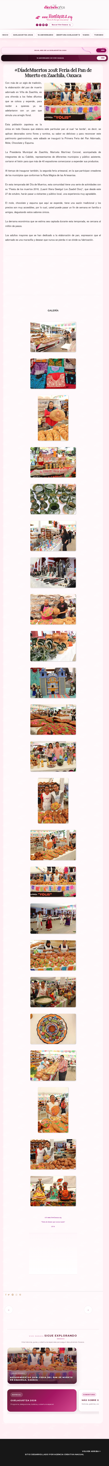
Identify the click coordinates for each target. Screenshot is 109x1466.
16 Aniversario (45, 35)
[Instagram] (40, 25)
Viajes (86, 35)
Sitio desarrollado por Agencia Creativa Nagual (54, 1454)
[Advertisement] (53, 276)
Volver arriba (90, 1451)
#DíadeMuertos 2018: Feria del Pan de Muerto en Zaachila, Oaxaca (41, 1378)
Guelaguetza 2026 (23, 35)
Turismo (98, 35)
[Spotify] (46, 25)
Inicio (5, 35)
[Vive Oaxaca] (54, 17)
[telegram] (13, 1295)
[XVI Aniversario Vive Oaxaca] (54, 7)
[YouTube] (43, 25)
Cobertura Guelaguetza (68, 35)
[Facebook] (37, 25)
